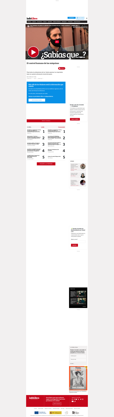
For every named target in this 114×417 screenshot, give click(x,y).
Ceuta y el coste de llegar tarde (54, 156)
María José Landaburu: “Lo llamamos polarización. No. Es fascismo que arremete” (73, 294)
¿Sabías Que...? (29, 78)
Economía (39, 21)
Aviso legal (62, 408)
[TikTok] (75, 401)
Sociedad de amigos (56, 408)
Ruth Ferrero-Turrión (74, 185)
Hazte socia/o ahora (37, 100)
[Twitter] (78, 399)
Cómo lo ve (72, 288)
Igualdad (50, 21)
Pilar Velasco (50, 157)
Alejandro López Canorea (74, 170)
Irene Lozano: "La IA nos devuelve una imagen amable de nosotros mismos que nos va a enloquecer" (34, 138)
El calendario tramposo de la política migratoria (74, 182)
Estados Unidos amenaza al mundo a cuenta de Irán (74, 166)
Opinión (34, 21)
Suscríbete (71, 17)
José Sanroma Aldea (31, 145)
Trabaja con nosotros (47, 408)
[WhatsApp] (72, 399)
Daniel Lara (29, 133)
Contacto (35, 408)
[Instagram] (82, 399)
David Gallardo (30, 139)
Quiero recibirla (74, 119)
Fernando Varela (30, 152)
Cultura (44, 21)
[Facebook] (74, 399)
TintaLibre (70, 21)
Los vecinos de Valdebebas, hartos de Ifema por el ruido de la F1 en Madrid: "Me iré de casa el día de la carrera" (54, 138)
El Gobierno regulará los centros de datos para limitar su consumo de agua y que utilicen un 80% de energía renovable (34, 131)
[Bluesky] (76, 399)
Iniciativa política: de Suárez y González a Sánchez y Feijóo (33, 144)
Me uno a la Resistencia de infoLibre (53, 150)
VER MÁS (84, 306)
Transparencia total (80, 19)
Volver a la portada (46, 164)
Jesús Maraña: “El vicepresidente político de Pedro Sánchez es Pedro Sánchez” (73, 301)
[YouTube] (73, 401)
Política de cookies (77, 408)
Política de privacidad (69, 408)
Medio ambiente (57, 21)
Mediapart (64, 21)
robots (35, 78)
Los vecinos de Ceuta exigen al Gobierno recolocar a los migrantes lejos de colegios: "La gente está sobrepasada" (54, 144)
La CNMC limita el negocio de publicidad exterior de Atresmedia (33, 156)
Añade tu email (74, 239)
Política (29, 21)
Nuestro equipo (40, 408)
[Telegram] (80, 399)
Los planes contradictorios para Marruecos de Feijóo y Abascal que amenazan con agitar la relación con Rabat (34, 150)
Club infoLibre (77, 21)
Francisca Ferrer (51, 151)
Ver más (71, 363)
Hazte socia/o (57, 403)
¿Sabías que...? (40, 78)
